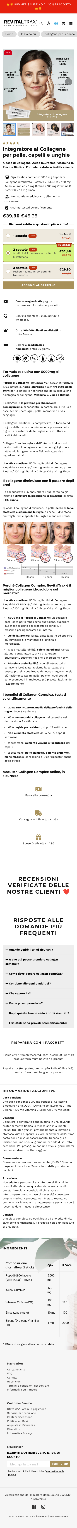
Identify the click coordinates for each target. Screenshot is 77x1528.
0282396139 (49, 315)
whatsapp (22, 319)
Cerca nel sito (16, 1369)
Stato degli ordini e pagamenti (26, 1409)
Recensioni (14, 1381)
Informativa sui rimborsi (22, 1389)
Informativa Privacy (19, 1433)
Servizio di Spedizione (21, 1413)
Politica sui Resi (17, 1421)
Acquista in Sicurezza (21, 1425)
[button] (11, 143)
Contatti (12, 1377)
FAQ (9, 1373)
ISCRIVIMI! (60, 1464)
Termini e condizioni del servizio (28, 1385)
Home (9, 34)
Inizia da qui (29, 34)
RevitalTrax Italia (26, 1516)
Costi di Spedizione (19, 1417)
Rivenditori (14, 1429)
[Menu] (71, 23)
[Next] (68, 81)
